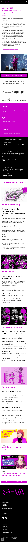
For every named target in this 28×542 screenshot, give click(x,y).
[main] (14, 26)
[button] (1, 2)
